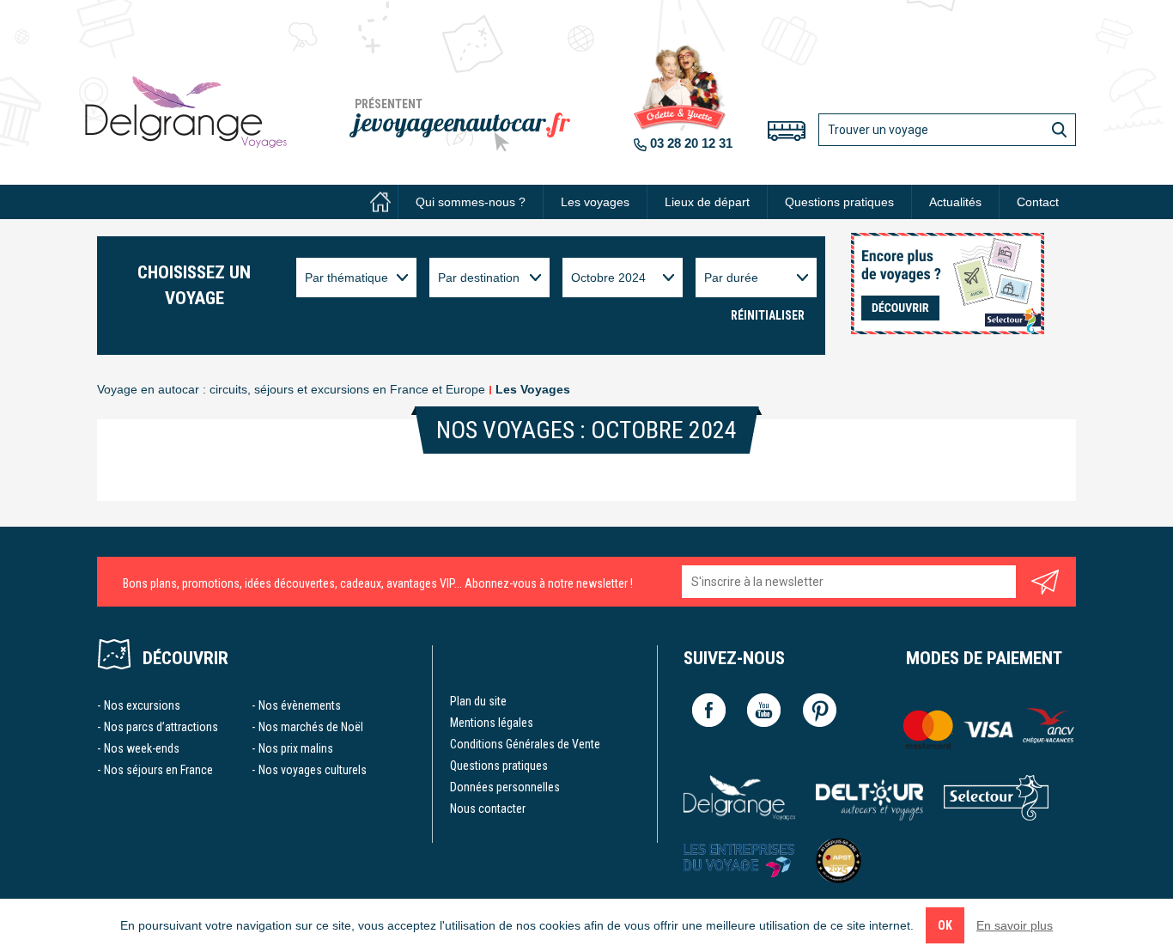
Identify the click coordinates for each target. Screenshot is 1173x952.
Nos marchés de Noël (310, 727)
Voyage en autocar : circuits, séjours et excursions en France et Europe (291, 389)
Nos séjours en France (158, 770)
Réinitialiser (768, 315)
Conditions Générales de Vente (525, 744)
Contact (1038, 202)
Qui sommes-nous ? (471, 202)
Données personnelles (505, 787)
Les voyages (595, 202)
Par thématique (346, 277)
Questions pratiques (839, 202)
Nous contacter (488, 808)
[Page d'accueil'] (380, 202)
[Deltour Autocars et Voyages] (869, 798)
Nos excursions (142, 705)
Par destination (479, 277)
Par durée (731, 277)
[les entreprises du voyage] (739, 860)
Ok (945, 925)
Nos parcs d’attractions (161, 727)
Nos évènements (299, 705)
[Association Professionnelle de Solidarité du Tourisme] (838, 860)
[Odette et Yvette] (186, 111)
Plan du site (478, 701)
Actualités (955, 202)
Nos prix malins (295, 748)
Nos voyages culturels (312, 770)
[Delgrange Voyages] (739, 798)
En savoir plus (1014, 925)
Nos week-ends (141, 748)
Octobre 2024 (608, 277)
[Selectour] (996, 798)
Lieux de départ (707, 202)
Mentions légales (491, 722)
